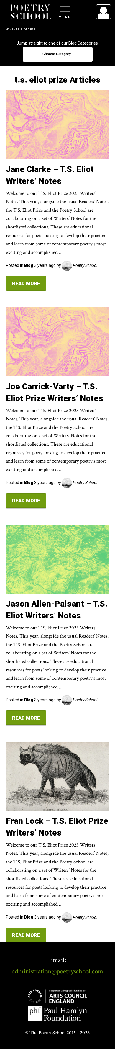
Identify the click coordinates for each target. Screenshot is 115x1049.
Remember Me (55, 85)
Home (9, 29)
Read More (26, 283)
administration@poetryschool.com (57, 971)
